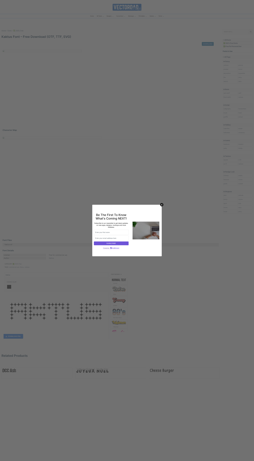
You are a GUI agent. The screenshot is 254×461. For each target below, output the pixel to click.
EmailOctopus (115, 248)
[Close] (161, 204)
